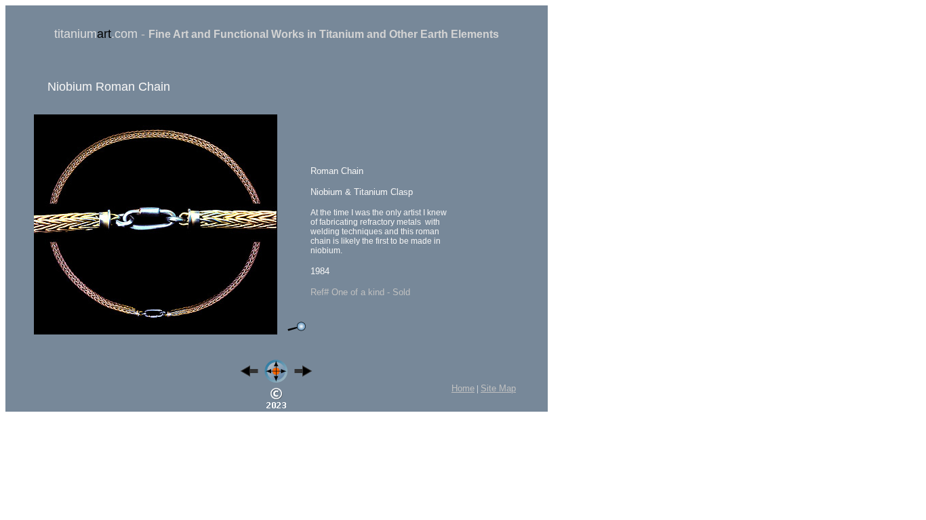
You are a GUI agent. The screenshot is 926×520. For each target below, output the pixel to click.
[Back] (249, 374)
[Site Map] (276, 381)
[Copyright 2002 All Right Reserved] (276, 407)
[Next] (303, 374)
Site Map (498, 388)
